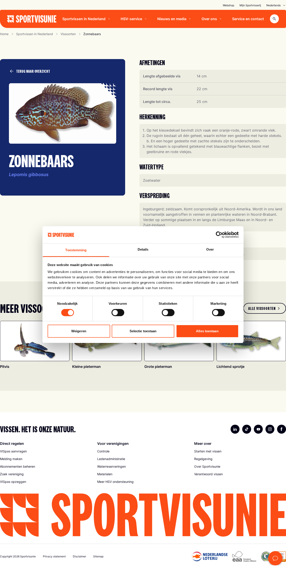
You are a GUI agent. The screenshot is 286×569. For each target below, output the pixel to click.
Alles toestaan (207, 331)
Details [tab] (143, 249)
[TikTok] (246, 429)
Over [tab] (210, 249)
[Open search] (274, 18)
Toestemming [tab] (75, 250)
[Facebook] (281, 429)
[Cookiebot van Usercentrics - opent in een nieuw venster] (219, 234)
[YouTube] (258, 429)
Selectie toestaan (143, 331)
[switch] (117, 312)
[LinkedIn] (235, 429)
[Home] (31, 19)
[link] (264, 308)
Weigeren (78, 331)
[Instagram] (269, 429)
